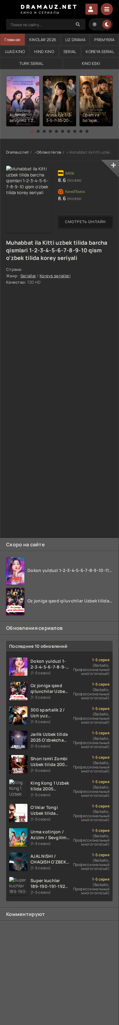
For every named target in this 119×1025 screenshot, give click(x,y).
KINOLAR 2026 (42, 39)
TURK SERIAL (31, 63)
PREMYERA (104, 39)
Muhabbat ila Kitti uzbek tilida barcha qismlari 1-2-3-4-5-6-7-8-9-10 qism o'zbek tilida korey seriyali (56, 250)
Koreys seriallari (55, 275)
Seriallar (28, 275)
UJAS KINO (15, 51)
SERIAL (70, 51)
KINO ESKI (91, 63)
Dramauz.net (17, 152)
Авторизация (91, 9)
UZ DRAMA (75, 39)
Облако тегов (49, 152)
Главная (12, 39)
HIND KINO (44, 51)
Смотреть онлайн (85, 221)
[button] (32, 131)
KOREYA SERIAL (100, 51)
